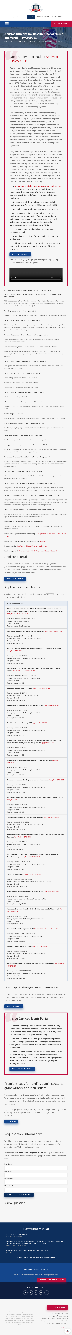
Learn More (11, 1121)
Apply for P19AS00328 (52, 705)
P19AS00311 (58, 41)
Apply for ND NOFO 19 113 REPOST (24, 671)
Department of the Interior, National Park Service (35, 41)
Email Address (9, 1179)
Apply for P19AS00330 (39, 723)
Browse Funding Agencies (26, 1257)
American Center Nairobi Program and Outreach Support (38, 551)
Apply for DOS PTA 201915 (31, 857)
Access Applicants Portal (22, 1068)
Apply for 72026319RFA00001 (31, 874)
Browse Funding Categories (45, 1257)
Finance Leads (57, 17)
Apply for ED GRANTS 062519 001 (18, 614)
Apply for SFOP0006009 (51, 892)
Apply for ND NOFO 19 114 (41, 688)
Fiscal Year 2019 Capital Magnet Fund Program (32, 546)
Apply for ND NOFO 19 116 (23, 837)
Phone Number (9, 1186)
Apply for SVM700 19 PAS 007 (53, 631)
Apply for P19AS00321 (14, 651)
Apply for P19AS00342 (39, 946)
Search (31, 17)
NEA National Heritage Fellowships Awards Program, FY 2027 (27, 1250)
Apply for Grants (61, 23)
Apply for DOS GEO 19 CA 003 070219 (46, 929)
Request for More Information (19, 1194)
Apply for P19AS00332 (48, 743)
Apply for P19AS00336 (14, 800)
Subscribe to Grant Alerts (52, 1280)
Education (13, 41)
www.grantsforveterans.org (58, 1316)
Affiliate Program (43, 17)
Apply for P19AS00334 (56, 780)
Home (6, 41)
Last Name (8, 1171)
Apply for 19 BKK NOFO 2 (52, 817)
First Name (8, 1164)
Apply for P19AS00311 (20, 254)
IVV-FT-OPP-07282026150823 (16, 1234)
